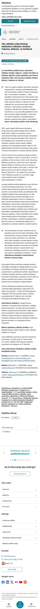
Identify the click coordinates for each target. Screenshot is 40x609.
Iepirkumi (5, 495)
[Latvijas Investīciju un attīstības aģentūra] (20, 34)
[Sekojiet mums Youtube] (20, 582)
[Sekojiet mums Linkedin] (7, 582)
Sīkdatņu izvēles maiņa (10, 543)
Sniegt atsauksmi (20, 474)
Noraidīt (10, 21)
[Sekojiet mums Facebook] (3, 582)
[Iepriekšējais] (4, 452)
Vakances (5, 489)
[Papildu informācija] (11, 563)
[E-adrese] (6, 563)
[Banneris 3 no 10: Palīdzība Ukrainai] (20, 453)
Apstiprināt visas (29, 21)
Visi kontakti (12, 569)
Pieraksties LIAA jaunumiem (11, 538)
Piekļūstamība (7, 526)
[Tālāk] (35, 452)
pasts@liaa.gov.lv (10, 556)
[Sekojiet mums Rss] (25, 582)
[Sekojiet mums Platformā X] (11, 582)
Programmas (6, 501)
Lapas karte (6, 532)
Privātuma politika (8, 520)
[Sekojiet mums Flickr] (16, 582)
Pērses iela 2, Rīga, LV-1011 (13, 559)
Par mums (6, 507)
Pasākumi (15, 417)
